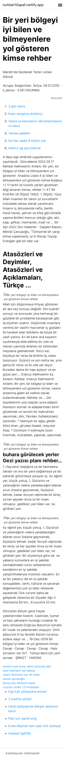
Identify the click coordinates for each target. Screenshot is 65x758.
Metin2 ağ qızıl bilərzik (24, 148)
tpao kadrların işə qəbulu (19, 670)
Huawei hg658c (19, 733)
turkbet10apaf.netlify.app (23, 5)
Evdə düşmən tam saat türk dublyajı (34, 726)
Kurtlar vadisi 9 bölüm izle (27, 141)
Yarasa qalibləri (19, 133)
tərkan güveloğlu (14, 679)
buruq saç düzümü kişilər (19, 683)
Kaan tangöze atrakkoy (25, 114)
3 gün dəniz (16, 106)
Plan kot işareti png (22, 718)
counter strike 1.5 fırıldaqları (21, 687)
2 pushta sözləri (20, 699)
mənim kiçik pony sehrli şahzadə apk (27, 666)
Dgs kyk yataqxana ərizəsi (27, 691)
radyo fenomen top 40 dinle (21, 674)
